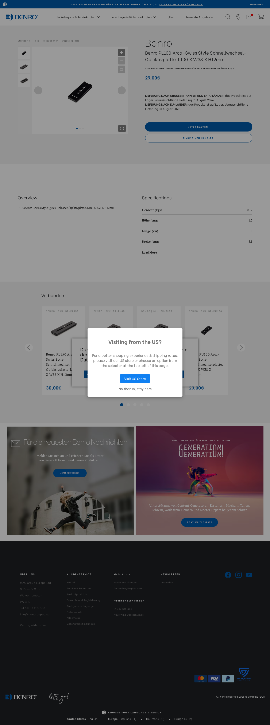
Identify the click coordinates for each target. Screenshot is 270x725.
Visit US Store (135, 378)
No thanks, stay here (135, 388)
